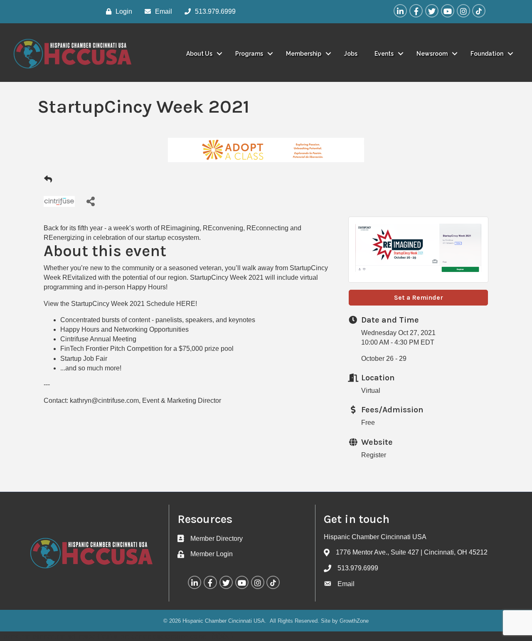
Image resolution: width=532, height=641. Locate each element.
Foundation (486, 53)
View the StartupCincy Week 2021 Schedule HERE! (120, 303)
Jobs (350, 53)
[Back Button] (48, 179)
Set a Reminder (418, 297)
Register (373, 455)
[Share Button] (90, 201)
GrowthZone (354, 621)
